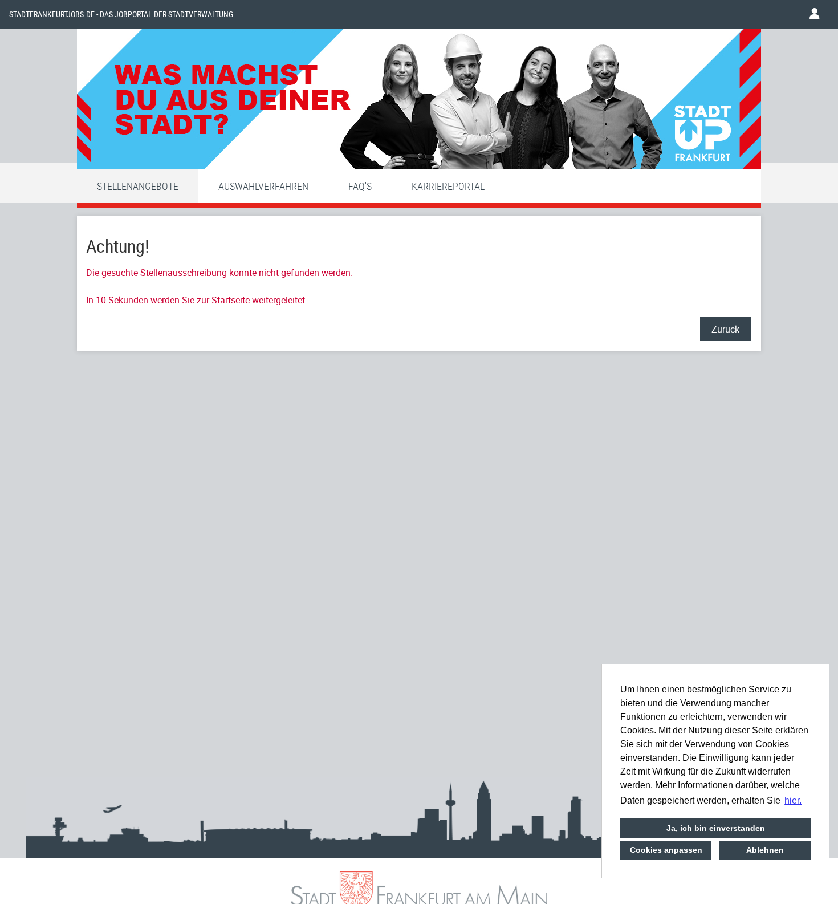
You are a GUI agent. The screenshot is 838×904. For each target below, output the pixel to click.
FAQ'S (360, 186)
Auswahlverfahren (263, 186)
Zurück (725, 329)
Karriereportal (448, 186)
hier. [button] (793, 800)
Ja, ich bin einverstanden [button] (715, 828)
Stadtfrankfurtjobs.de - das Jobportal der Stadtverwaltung (121, 14)
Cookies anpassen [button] (666, 849)
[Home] (419, 102)
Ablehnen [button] (765, 849)
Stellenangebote (137, 186)
